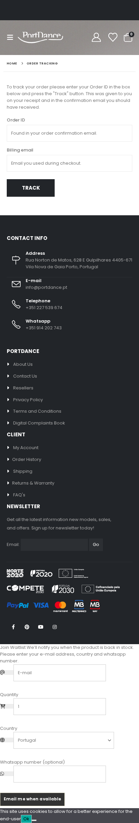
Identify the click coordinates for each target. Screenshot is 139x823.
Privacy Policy (28, 399)
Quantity (9, 694)
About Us (23, 364)
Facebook (13, 627)
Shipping (22, 471)
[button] (12, 37)
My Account (25, 447)
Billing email (20, 150)
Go (96, 544)
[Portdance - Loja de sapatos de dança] (40, 38)
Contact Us (25, 376)
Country (8, 728)
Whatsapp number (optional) (32, 762)
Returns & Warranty (33, 483)
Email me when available (32, 799)
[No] (34, 820)
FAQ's (19, 495)
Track (31, 187)
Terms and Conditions (37, 411)
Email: (13, 544)
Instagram (54, 627)
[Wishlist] (112, 37)
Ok (26, 819)
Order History (26, 459)
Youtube (41, 627)
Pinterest (27, 627)
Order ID (16, 120)
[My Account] (96, 37)
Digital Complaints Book (39, 423)
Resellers (23, 388)
